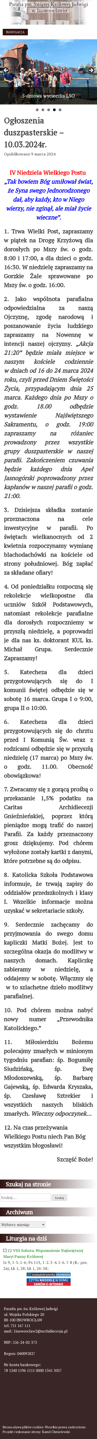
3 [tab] (48, 109)
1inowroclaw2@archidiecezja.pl (40, 1331)
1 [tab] (37, 109)
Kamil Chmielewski (56, 1432)
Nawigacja (15, 32)
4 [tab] (54, 109)
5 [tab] (60, 109)
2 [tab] (43, 109)
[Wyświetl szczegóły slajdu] (48, 71)
